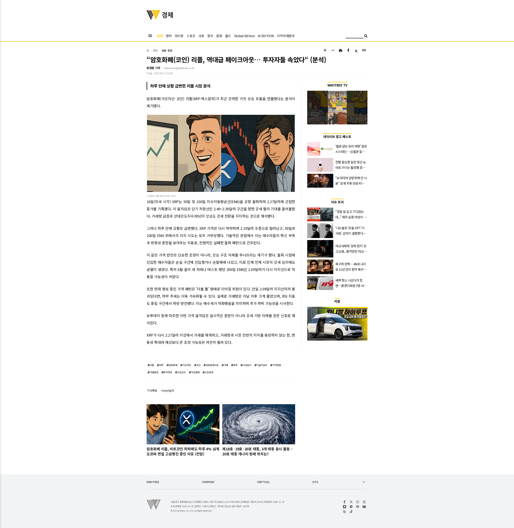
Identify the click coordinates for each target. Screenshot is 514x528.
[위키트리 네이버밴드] (344, 511)
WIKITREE (153, 482)
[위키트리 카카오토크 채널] (351, 506)
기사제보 (152, 390)
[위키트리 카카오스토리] (344, 506)
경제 (160, 35)
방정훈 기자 (153, 68)
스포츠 (191, 35)
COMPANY (208, 482)
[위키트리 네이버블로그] (357, 506)
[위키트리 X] (351, 502)
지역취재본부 (286, 35)
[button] (324, 51)
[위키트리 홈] (154, 18)
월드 (228, 35)
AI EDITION (266, 35)
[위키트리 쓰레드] (364, 502)
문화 (219, 35)
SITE (315, 482)
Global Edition (244, 35)
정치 (210, 35)
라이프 (179, 35)
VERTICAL (263, 482)
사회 (201, 35)
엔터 (168, 35)
